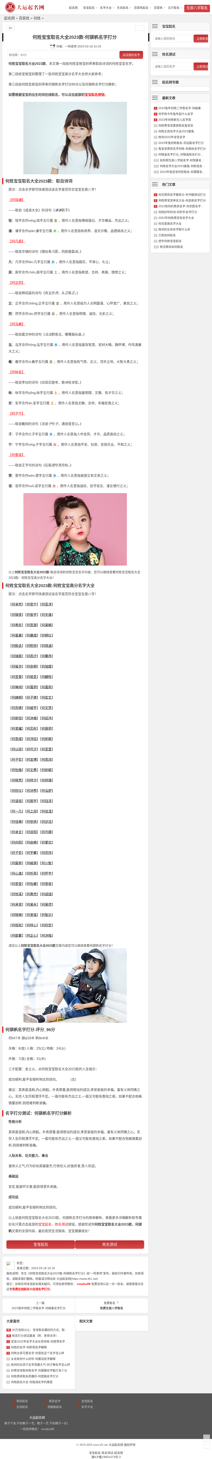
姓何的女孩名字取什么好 (174, 229)
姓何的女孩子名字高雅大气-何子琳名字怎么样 (40, 1364)
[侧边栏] (139, 28)
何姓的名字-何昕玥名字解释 (29, 1347)
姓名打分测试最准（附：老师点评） (35, 1335)
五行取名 (173, 7)
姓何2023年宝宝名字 (171, 137)
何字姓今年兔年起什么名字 (175, 114)
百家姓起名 (141, 7)
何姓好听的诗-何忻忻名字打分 (177, 212)
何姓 (37, 18)
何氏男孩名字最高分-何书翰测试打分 (182, 194)
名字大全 (106, 7)
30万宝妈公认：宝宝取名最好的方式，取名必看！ (44, 1329)
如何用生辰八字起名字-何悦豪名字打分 (185, 160)
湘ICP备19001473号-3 (106, 1457)
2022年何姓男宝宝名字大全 (176, 217)
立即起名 (202, 38)
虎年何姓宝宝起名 (170, 241)
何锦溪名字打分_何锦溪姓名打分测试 (182, 154)
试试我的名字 (131, 55)
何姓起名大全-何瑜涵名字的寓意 (32, 1382)
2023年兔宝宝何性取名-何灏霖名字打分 (185, 171)
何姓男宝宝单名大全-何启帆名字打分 (182, 200)
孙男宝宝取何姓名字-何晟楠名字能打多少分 (39, 1370)
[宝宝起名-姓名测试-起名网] (25, 10)
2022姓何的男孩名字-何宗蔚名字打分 (182, 206)
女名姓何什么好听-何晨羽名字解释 (33, 1358)
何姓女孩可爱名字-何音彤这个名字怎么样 (37, 1353)
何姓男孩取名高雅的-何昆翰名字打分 (34, 1376)
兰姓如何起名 (167, 235)
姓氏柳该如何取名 (171, 246)
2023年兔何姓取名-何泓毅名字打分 (181, 142)
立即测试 (202, 66)
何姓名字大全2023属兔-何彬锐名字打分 (185, 166)
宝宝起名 (89, 7)
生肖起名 (123, 7)
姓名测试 (109, 1244)
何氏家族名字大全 (170, 223)
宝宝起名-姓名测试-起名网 (106, 1452)
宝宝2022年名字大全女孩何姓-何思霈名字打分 (41, 1341)
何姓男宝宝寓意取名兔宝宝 (175, 125)
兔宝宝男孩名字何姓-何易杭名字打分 (182, 148)
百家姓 (158, 7)
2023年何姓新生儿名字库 (174, 119)
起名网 (9, 18)
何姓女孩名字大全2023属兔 (176, 131)
